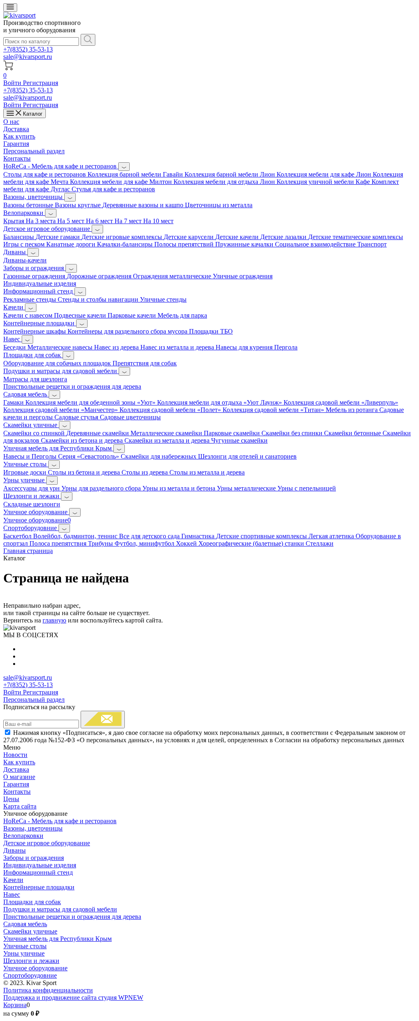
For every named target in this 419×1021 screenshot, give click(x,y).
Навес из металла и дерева (178, 347)
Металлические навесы (60, 347)
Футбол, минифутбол (145, 543)
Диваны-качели (25, 260)
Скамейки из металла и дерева (167, 440)
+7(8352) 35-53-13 (28, 49)
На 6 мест (100, 220)
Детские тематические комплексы (355, 236)
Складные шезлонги (31, 504)
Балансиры (19, 236)
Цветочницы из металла (218, 205)
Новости (15, 754)
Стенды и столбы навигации (99, 299)
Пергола (285, 347)
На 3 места (41, 220)
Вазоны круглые (78, 205)
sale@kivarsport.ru (27, 56)
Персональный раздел (34, 151)
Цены (11, 798)
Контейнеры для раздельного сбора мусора (128, 331)
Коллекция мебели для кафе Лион (325, 174)
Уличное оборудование (36, 511)
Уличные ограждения (243, 276)
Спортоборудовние (31, 527)
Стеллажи (319, 543)
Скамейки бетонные (353, 433)
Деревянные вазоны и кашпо (143, 205)
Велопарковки (24, 212)
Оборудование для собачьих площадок (58, 363)
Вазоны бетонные (29, 205)
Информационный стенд (38, 291)
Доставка (16, 128)
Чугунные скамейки (239, 440)
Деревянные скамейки (98, 433)
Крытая (14, 220)
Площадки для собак (33, 355)
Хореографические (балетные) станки (252, 543)
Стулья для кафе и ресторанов (113, 189)
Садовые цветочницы (130, 417)
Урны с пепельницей (306, 488)
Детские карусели (189, 236)
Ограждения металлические (173, 276)
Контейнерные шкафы (35, 331)
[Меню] (10, 7)
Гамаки (14, 402)
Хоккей (187, 543)
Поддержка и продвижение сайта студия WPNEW (73, 997)
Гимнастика (198, 536)
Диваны (15, 252)
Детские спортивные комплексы (262, 536)
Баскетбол (18, 536)
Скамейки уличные (31, 424)
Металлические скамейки (167, 433)
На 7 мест (129, 220)
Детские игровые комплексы (122, 236)
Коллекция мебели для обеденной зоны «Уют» (91, 402)
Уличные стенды (163, 299)
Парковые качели (133, 315)
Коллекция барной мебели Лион (231, 174)
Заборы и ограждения (34, 267)
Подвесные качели (81, 315)
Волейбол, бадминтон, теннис (76, 536)
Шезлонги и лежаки (32, 496)
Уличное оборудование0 (37, 520)
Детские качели (237, 236)
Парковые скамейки (232, 433)
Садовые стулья (77, 417)
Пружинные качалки (245, 244)
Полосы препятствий (184, 244)
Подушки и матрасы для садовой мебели (61, 370)
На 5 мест (71, 220)
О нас (11, 121)
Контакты (17, 158)
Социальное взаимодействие (316, 244)
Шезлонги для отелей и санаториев (247, 456)
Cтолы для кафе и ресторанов (45, 174)
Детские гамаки (58, 236)
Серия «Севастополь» (89, 456)
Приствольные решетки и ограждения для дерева (72, 386)
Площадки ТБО (211, 331)
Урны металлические (247, 488)
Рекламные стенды (30, 299)
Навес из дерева (117, 347)
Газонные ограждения (35, 276)
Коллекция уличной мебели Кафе (324, 181)
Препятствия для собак (145, 363)
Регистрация (40, 82)
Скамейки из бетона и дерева (82, 440)
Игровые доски (25, 472)
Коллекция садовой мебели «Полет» (171, 409)
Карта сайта (19, 806)
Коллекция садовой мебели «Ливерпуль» (341, 402)
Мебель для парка (182, 315)
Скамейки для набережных (159, 456)
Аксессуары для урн (32, 488)
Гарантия (16, 143)
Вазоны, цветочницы (33, 196)
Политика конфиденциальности (48, 990)
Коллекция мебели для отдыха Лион (225, 181)
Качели (14, 307)
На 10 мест (158, 220)
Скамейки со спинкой (34, 433)
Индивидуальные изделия (39, 283)
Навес (12, 339)
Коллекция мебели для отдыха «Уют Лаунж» (220, 402)
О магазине (19, 776)
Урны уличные (24, 480)
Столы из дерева (145, 472)
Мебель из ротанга (352, 409)
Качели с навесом (28, 315)
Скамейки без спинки (292, 433)
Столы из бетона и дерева (85, 472)
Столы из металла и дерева (207, 472)
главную (54, 620)
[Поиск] (88, 40)
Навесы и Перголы (30, 456)
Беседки (15, 347)
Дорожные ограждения (100, 276)
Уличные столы (25, 464)
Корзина (15, 1004)
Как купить (19, 136)
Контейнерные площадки (39, 323)
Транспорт (372, 244)
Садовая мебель (26, 394)
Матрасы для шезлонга (35, 379)
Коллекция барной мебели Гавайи (136, 174)
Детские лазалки (284, 236)
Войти (13, 82)
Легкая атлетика (332, 536)
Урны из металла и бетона (179, 488)
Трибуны (101, 543)
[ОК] (103, 719)
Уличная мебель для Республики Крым (58, 448)
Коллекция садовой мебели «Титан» (274, 409)
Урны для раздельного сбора (101, 488)
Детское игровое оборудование (47, 228)
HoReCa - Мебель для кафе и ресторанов (60, 166)
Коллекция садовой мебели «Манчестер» (61, 409)
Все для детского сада (150, 536)
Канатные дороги (71, 244)
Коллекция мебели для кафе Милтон (121, 181)
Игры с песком (24, 244)
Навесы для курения (245, 347)
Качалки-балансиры (125, 244)
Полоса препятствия (58, 543)
